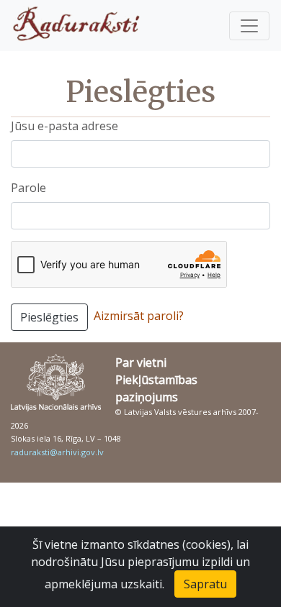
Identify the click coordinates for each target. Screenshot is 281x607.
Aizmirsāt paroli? (139, 316)
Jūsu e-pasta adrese (64, 126)
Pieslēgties (49, 317)
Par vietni (140, 362)
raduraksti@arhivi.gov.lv (57, 452)
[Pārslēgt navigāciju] (249, 26)
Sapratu (205, 584)
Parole (28, 188)
